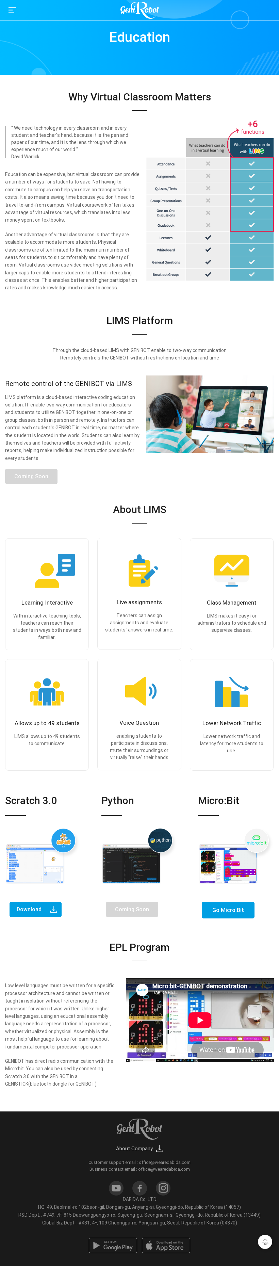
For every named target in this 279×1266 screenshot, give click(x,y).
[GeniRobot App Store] (166, 1245)
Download (29, 909)
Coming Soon (132, 909)
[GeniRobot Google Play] (113, 1245)
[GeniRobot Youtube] (116, 1188)
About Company (134, 1148)
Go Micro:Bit (228, 910)
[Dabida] (139, 10)
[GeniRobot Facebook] (139, 1188)
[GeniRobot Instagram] (163, 1188)
